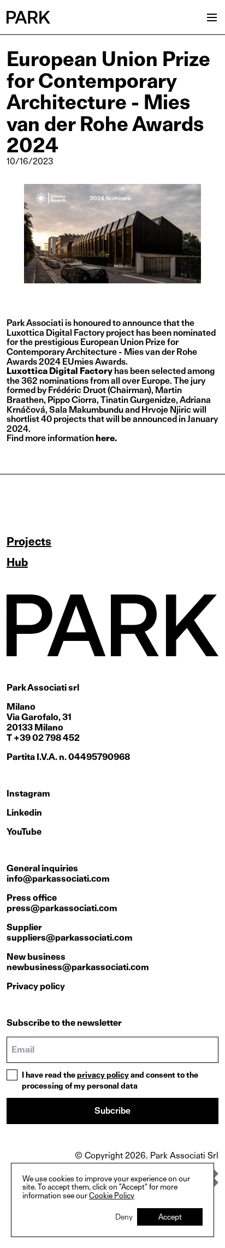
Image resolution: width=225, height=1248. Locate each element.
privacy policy (103, 1074)
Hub (17, 562)
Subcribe (112, 1111)
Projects (29, 541)
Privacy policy (36, 986)
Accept (170, 1216)
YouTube (24, 832)
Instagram (28, 793)
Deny (124, 1216)
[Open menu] (211, 17)
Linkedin (24, 812)
